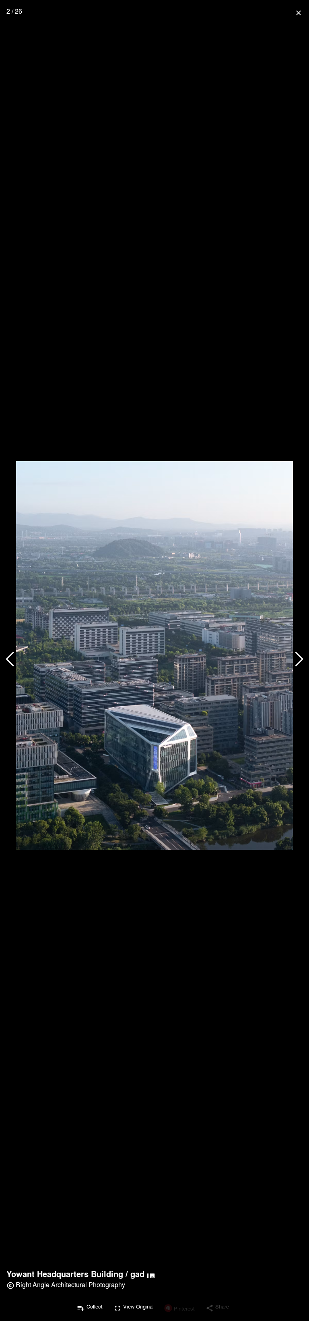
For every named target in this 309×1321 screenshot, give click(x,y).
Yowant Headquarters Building (64, 1274)
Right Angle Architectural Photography (70, 1284)
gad (137, 1274)
